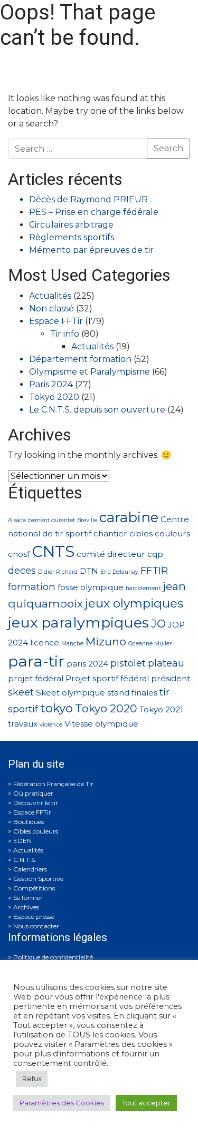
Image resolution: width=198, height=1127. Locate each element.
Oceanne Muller (150, 643)
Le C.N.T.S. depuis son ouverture (97, 410)
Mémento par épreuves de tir (91, 250)
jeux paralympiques (78, 622)
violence (51, 724)
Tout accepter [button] (146, 1103)
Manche (72, 643)
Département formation (80, 359)
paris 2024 (87, 664)
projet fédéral (35, 678)
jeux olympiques (134, 603)
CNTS (53, 551)
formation (31, 587)
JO (158, 623)
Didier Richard (58, 572)
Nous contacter (36, 926)
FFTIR (154, 570)
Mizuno (106, 641)
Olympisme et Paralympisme (89, 372)
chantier (110, 533)
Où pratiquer (33, 793)
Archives (26, 907)
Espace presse (33, 916)
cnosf (19, 554)
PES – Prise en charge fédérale (93, 212)
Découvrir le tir (35, 803)
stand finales (132, 693)
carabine (128, 517)
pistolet (128, 663)
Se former (28, 897)
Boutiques (28, 822)
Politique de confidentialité (53, 957)
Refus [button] (31, 1078)
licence (44, 643)
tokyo (56, 708)
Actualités (50, 296)
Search (168, 148)
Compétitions (34, 888)
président (170, 678)
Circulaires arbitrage (71, 225)
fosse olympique (91, 587)
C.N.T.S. (24, 860)
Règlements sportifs (71, 237)
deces (22, 570)
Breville (87, 520)
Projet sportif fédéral (107, 678)
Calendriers (30, 869)
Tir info (64, 334)
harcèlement (143, 588)
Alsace (17, 520)
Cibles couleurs (35, 831)
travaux (22, 724)
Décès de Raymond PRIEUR (88, 199)
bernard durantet (51, 520)
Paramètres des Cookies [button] (62, 1103)
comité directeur (111, 554)
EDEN (22, 841)
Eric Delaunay (119, 572)
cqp (155, 554)
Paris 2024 (51, 384)
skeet (21, 692)
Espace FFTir (56, 321)
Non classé (51, 308)
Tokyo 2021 (161, 709)
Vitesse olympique (101, 724)
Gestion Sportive (38, 879)
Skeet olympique (70, 693)
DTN (89, 571)
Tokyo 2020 (54, 397)
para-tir (36, 661)
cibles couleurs (159, 533)
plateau (166, 663)
